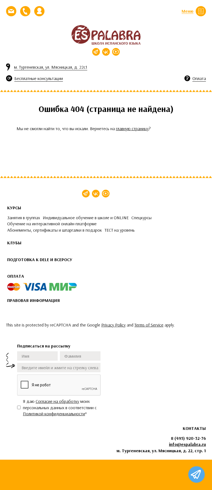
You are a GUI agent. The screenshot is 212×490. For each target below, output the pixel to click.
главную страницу (132, 128)
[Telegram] (96, 52)
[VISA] (35, 287)
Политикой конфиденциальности (54, 413)
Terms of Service (148, 325)
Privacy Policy (113, 325)
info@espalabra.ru (187, 444)
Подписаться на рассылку (43, 346)
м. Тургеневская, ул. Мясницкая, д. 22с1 (50, 67)
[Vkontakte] (106, 52)
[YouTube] (116, 52)
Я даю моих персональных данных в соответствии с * (60, 407)
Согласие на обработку (57, 401)
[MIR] (63, 287)
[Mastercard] (13, 287)
